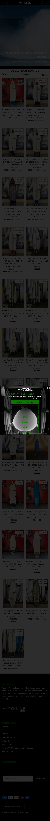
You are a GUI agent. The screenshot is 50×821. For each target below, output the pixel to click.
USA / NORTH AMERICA (25, 402)
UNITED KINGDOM (25, 432)
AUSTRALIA (25, 412)
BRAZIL (25, 422)
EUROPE (25, 407)
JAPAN (25, 427)
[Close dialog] (48, 388)
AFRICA (25, 417)
